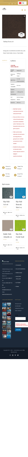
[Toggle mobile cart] (22, 10)
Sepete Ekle (5, 213)
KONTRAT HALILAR (18, 277)
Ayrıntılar (10, 212)
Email (17, 315)
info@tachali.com (21, 1)
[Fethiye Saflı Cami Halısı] (9, 318)
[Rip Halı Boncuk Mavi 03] (20, 193)
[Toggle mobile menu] (25, 10)
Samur (15, 53)
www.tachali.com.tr (7, 294)
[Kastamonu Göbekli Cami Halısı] (9, 323)
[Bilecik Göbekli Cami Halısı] (4, 318)
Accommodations (20, 268)
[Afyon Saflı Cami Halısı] (9, 336)
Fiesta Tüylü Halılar (8, 53)
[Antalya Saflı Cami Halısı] (4, 332)
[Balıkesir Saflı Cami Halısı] (4, 323)
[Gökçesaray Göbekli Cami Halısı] (4, 314)
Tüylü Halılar (20, 53)
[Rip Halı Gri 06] (7, 193)
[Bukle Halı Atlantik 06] (7, 225)
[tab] (5, 60)
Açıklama (4, 60)
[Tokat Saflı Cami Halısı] (4, 309)
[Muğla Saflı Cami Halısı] (9, 332)
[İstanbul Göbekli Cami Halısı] (9, 309)
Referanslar (19, 272)
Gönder (18, 329)
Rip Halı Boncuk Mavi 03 (19, 204)
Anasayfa (18, 265)
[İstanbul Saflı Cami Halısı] (4, 305)
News (17, 286)
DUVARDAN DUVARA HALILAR (17, 50)
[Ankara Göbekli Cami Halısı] (4, 327)
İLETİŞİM (18, 282)
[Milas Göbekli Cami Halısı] (9, 305)
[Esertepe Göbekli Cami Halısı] (9, 327)
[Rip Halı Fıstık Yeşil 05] (20, 225)
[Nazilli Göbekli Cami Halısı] (4, 336)
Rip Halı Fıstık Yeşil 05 (20, 237)
